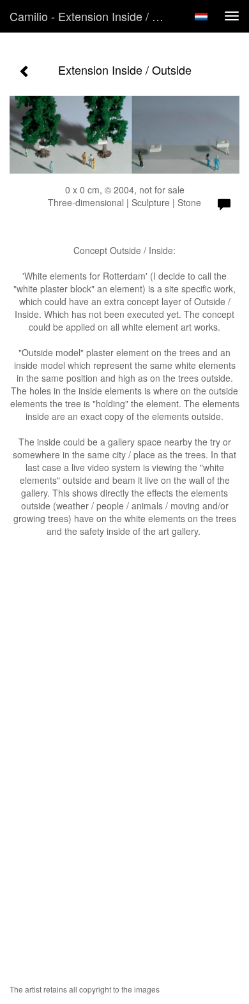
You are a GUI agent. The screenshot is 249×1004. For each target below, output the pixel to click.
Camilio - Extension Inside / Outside (95, 16)
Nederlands (200, 16)
